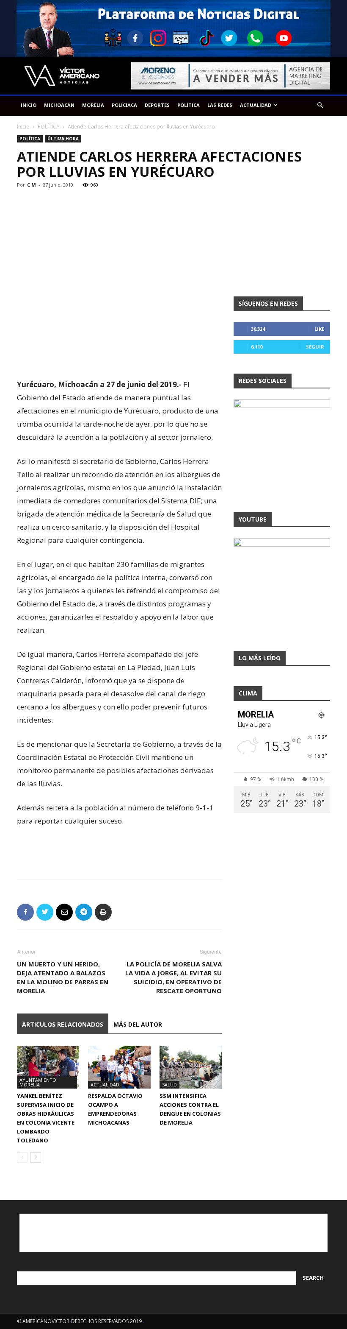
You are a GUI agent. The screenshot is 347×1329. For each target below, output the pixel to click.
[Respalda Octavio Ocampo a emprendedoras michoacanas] (119, 1067)
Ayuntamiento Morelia (37, 1082)
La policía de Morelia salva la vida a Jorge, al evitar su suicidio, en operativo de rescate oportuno (173, 977)
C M (31, 184)
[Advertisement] (119, 356)
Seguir (315, 346)
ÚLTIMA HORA (63, 139)
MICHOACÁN (59, 105)
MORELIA (93, 105)
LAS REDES (219, 105)
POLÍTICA (188, 105)
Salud (169, 1084)
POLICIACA (124, 105)
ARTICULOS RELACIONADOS (62, 1024)
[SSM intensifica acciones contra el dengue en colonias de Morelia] (191, 1067)
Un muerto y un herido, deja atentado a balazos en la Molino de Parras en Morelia (62, 977)
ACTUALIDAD (255, 105)
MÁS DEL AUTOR (137, 1024)
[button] (320, 105)
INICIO (28, 105)
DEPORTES (157, 105)
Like (319, 329)
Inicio (23, 126)
